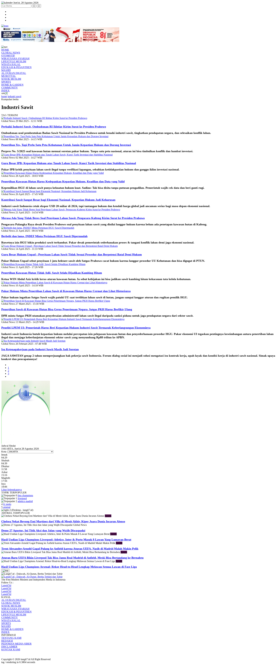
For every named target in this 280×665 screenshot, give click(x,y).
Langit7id (6, 585)
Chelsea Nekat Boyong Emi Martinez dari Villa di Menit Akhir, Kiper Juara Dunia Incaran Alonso (63, 521)
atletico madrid (25, 501)
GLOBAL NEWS (10, 52)
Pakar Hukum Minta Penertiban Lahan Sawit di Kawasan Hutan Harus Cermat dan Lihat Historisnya (66, 291)
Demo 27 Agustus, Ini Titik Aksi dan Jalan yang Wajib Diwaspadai (43, 530)
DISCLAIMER (9, 646)
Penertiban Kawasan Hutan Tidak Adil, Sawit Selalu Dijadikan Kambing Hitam (51, 272)
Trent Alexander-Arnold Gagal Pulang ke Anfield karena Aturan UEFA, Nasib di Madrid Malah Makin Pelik (69, 548)
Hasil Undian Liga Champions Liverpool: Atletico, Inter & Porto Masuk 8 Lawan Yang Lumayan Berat (66, 539)
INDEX (5, 90)
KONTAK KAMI (10, 649)
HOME (5, 49)
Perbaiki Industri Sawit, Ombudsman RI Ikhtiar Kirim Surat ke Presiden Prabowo (53, 126)
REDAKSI (7, 640)
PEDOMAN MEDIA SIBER (16, 643)
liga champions (25, 495)
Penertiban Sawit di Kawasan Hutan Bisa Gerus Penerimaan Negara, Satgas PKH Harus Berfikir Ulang (66, 309)
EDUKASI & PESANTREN (16, 67)
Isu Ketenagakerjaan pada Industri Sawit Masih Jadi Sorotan (40, 349)
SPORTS (6, 81)
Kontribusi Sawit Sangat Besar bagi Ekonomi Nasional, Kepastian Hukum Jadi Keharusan (58, 199)
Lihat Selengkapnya (11, 489)
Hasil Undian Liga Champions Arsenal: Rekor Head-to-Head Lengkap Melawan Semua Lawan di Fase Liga (69, 566)
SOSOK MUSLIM (11, 79)
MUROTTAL (8, 76)
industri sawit (14, 96)
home (4, 96)
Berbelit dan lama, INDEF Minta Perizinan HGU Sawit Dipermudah (44, 236)
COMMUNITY (9, 87)
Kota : (4, 451)
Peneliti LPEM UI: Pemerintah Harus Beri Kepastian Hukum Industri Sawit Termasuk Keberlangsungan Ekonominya (76, 327)
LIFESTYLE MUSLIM (13, 61)
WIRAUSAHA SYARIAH (15, 58)
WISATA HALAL (11, 64)
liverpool (22, 498)
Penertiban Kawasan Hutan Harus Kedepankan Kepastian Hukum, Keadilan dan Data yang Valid (63, 181)
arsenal (6, 507)
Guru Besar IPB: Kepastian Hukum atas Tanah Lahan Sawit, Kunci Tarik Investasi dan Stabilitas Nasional (68, 163)
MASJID (6, 70)
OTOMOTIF (8, 55)
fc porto (7, 504)
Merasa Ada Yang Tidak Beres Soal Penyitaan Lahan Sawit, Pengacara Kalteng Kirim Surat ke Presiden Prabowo (73, 218)
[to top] (5, 570)
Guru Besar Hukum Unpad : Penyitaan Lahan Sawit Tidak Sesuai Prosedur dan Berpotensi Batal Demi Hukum (71, 254)
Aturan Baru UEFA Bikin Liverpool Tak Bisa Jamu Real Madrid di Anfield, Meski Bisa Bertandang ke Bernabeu (72, 557)
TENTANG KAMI (11, 638)
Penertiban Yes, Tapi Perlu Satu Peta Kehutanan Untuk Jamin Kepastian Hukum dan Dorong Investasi (66, 145)
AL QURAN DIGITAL (13, 73)
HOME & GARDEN (12, 84)
